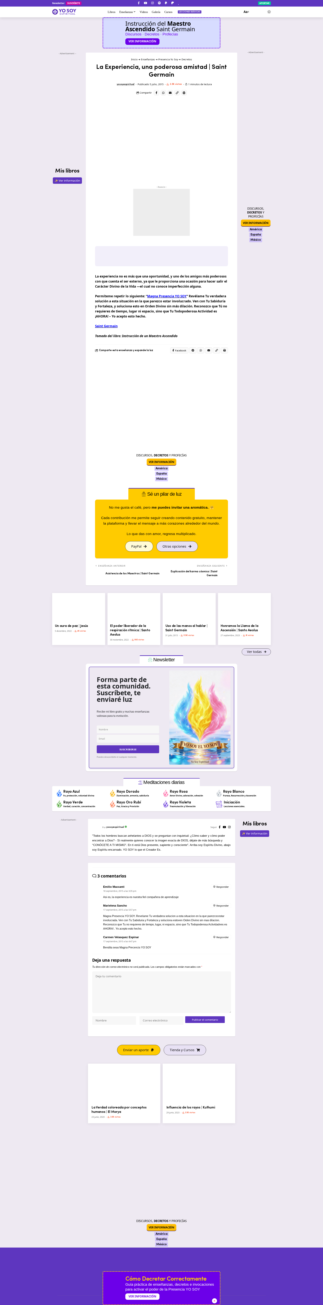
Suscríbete (73, 3)
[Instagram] (152, 3)
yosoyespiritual (125, 84)
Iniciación (232, 802)
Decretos (187, 59)
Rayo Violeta (180, 802)
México (161, 479)
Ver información (142, 41)
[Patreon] (172, 3)
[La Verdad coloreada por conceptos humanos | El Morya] (124, 1084)
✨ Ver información (67, 180)
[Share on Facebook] (156, 92)
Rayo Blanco (233, 792)
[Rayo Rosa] (166, 793)
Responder (222, 886)
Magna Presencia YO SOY (167, 296)
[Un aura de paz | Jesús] (78, 608)
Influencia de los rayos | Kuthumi (190, 1107)
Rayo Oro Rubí (129, 802)
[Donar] (178, 3)
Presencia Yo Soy (168, 59)
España (161, 473)
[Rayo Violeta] (166, 804)
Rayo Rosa (179, 792)
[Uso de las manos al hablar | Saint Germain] (189, 608)
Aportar (264, 3)
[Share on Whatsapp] (163, 92)
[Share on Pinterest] (192, 350)
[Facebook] (138, 3)
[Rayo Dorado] (113, 793)
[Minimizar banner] (214, 1300)
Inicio (134, 59)
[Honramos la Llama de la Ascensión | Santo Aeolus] (244, 608)
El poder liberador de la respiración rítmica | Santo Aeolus (130, 630)
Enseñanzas (148, 59)
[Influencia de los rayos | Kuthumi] (199, 1084)
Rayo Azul (71, 792)
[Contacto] (184, 3)
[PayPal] (166, 3)
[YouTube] (145, 3)
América (162, 468)
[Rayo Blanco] (219, 793)
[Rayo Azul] (59, 793)
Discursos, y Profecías (161, 455)
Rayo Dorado (128, 792)
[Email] (170, 92)
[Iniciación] (219, 804)
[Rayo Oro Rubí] (113, 804)
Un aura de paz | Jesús (71, 626)
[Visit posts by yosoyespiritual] (113, 84)
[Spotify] (159, 3)
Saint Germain (106, 326)
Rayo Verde (73, 802)
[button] (246, 11)
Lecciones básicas (189, 12)
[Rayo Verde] (59, 804)
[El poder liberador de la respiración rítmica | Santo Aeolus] (133, 608)
